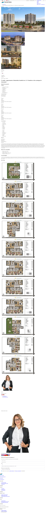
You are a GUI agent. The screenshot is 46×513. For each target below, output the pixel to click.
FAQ (39, 4)
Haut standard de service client (4, 502)
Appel (6, 398)
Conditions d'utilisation (3, 510)
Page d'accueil (4, 4)
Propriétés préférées (32, 0)
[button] (38, 1)
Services (38, 4)
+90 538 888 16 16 (5, 396)
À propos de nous (3, 489)
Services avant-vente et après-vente (5, 501)
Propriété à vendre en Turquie (4, 494)
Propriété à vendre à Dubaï (4, 495)
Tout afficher (1, 485)
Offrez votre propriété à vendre (4, 483)
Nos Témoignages (3, 490)
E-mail (3, 398)
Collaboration (2, 488)
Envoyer (3, 472)
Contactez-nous (43, 4)
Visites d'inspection (3, 500)
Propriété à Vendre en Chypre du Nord (5, 496)
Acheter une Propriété (3, 482)
